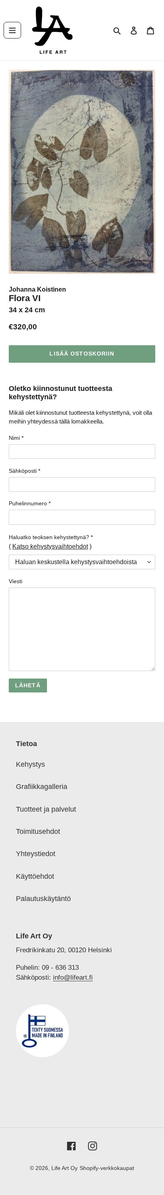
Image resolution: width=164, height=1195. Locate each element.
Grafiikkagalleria (41, 787)
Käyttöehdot (35, 876)
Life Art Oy (64, 1168)
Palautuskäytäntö (43, 899)
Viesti (15, 581)
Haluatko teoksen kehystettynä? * (51, 537)
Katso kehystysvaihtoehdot (50, 546)
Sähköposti (24, 471)
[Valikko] (12, 30)
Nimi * (16, 438)
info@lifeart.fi (73, 977)
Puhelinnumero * (30, 503)
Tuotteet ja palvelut (46, 809)
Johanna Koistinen (37, 289)
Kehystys (30, 764)
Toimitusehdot (38, 831)
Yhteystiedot (35, 854)
